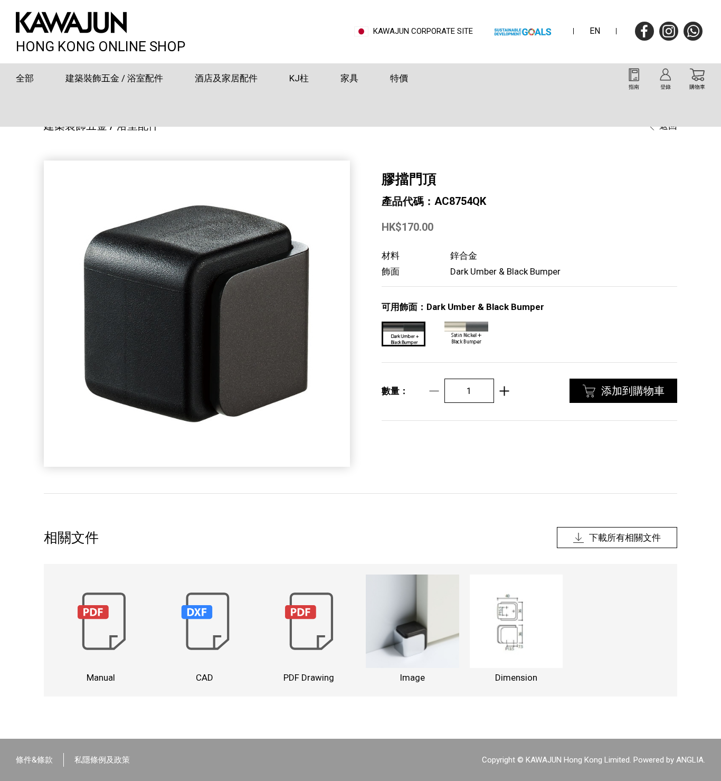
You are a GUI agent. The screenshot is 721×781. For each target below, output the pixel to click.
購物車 (697, 87)
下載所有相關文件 (625, 537)
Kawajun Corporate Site (423, 31)
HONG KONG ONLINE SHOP (100, 45)
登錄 (665, 87)
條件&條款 (34, 760)
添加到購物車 (633, 390)
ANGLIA (690, 760)
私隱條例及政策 (102, 760)
